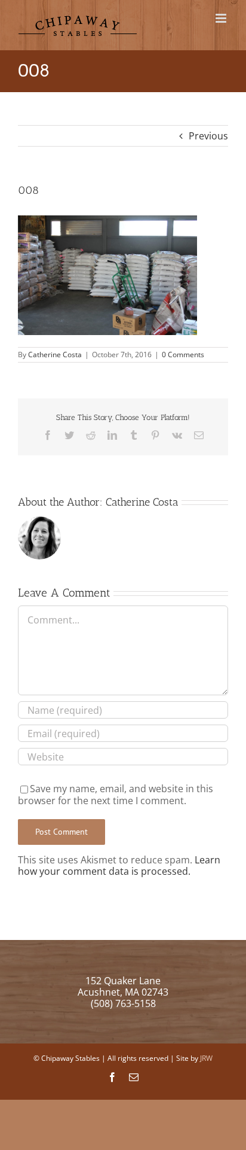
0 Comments (183, 354)
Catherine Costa (55, 354)
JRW (206, 1058)
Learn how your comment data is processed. (119, 865)
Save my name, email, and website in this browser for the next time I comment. (115, 794)
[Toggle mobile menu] (222, 18)
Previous (208, 135)
